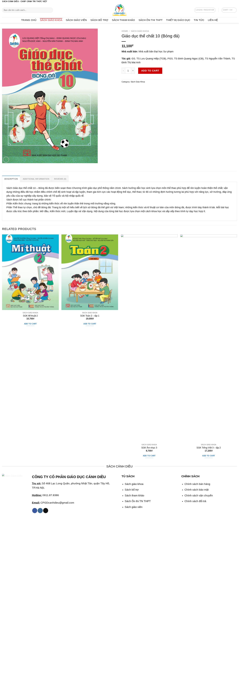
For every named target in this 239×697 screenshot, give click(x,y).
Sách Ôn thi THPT (151, 20)
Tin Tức (199, 20)
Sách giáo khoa (134, 483)
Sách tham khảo (134, 495)
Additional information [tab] (36, 179)
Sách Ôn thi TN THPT (138, 501)
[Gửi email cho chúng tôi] (235, 2)
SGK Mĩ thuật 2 (30, 316)
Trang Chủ (28, 20)
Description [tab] (11, 179)
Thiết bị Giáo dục (178, 20)
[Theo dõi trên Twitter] (232, 2)
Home (125, 31)
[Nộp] (49, 10)
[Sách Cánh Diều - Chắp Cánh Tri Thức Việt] (119, 10)
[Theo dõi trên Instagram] (230, 2)
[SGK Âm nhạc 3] (149, 338)
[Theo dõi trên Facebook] (227, 2)
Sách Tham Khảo (123, 20)
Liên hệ (213, 20)
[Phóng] (6, 160)
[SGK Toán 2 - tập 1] (89, 272)
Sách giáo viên (133, 506)
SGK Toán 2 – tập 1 (89, 316)
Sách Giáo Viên (76, 20)
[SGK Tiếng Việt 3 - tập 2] (208, 338)
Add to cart (150, 70)
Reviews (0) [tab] (60, 179)
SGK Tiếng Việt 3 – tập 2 (209, 448)
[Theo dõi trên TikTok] (45, 510)
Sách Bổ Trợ (99, 20)
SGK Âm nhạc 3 (149, 448)
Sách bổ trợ (132, 489)
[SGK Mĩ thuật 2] (30, 272)
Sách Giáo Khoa (51, 20)
